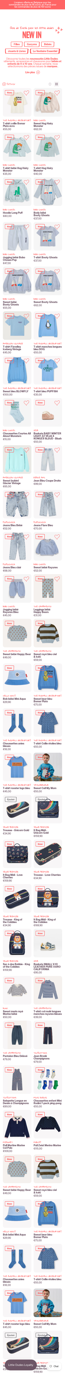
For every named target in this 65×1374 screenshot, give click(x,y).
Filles (17, 44)
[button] (32, 72)
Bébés (47, 44)
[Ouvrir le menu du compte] (42, 15)
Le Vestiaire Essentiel (45, 51)
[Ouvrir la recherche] (26, 15)
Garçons (32, 44)
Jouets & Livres (17, 51)
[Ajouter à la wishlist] (26, 93)
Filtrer (11, 84)
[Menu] (57, 15)
